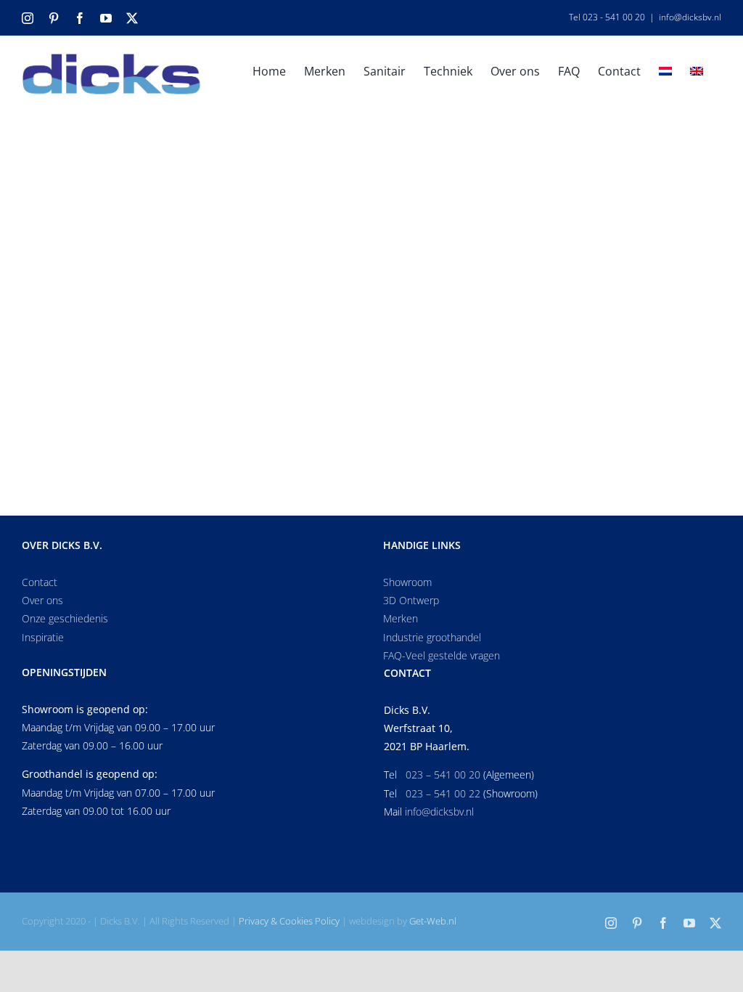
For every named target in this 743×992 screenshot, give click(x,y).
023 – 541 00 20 (443, 774)
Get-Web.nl (432, 920)
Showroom (407, 582)
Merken (400, 618)
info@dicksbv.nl (690, 17)
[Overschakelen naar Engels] (696, 70)
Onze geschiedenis (65, 618)
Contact (39, 582)
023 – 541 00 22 (443, 793)
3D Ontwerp (411, 600)
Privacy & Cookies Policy (289, 920)
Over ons (42, 600)
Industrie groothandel (432, 637)
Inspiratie (43, 637)
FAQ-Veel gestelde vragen (441, 655)
